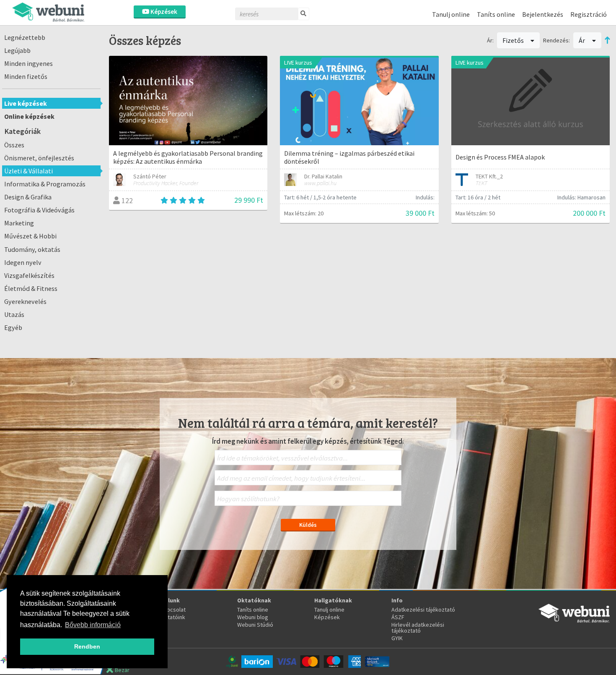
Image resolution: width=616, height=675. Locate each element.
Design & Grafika (28, 197)
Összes (14, 145)
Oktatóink (172, 617)
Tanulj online (451, 14)
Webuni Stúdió (255, 624)
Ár (582, 40)
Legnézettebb (24, 37)
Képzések (163, 12)
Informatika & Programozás (44, 184)
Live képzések (25, 103)
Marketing (19, 223)
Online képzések (29, 116)
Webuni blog (252, 617)
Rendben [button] (87, 646)
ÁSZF (397, 617)
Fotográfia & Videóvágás (39, 210)
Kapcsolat (173, 609)
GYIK (397, 638)
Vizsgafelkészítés (29, 275)
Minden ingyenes (28, 63)
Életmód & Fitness (30, 288)
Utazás (14, 314)
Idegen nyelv (22, 262)
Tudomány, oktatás (32, 249)
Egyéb (13, 327)
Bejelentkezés (542, 14)
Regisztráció (588, 14)
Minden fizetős (25, 76)
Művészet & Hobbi (30, 236)
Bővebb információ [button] (93, 624)
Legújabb (17, 50)
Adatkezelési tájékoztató (423, 609)
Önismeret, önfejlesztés (39, 158)
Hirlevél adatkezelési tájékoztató (417, 627)
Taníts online (496, 14)
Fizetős (513, 40)
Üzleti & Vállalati (28, 171)
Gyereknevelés (25, 301)
